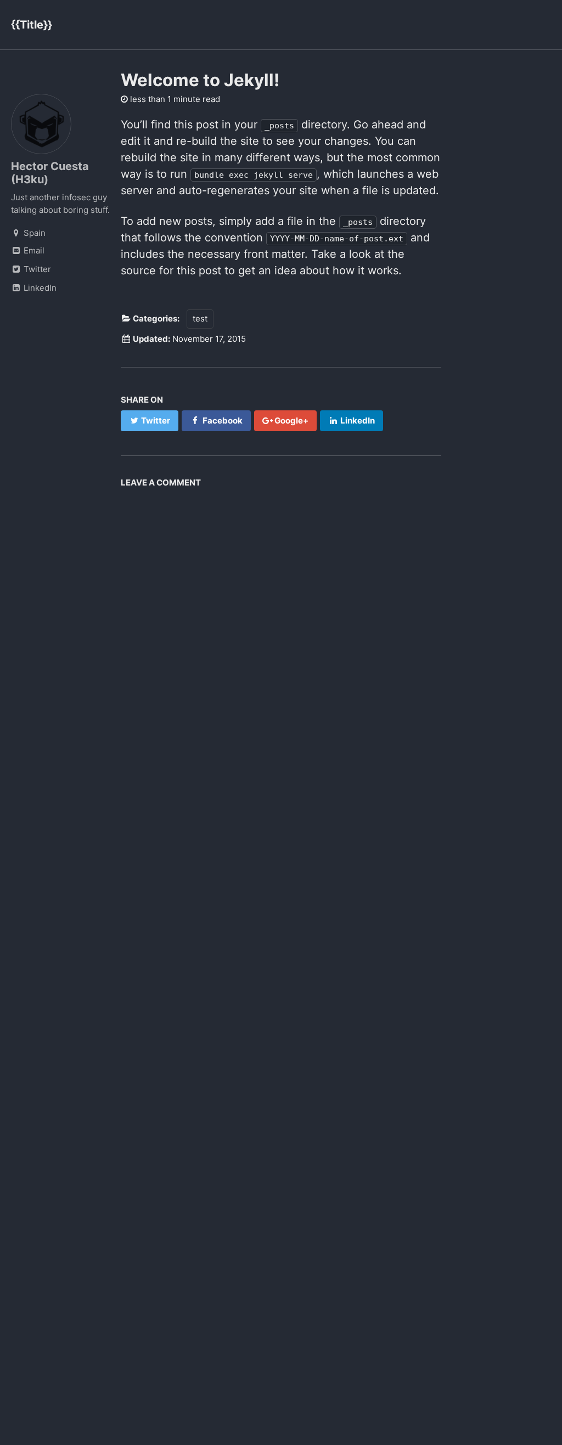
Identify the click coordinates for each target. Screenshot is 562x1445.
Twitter (36, 269)
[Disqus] (281, 630)
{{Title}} (31, 24)
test (200, 318)
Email (32, 250)
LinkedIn (39, 288)
